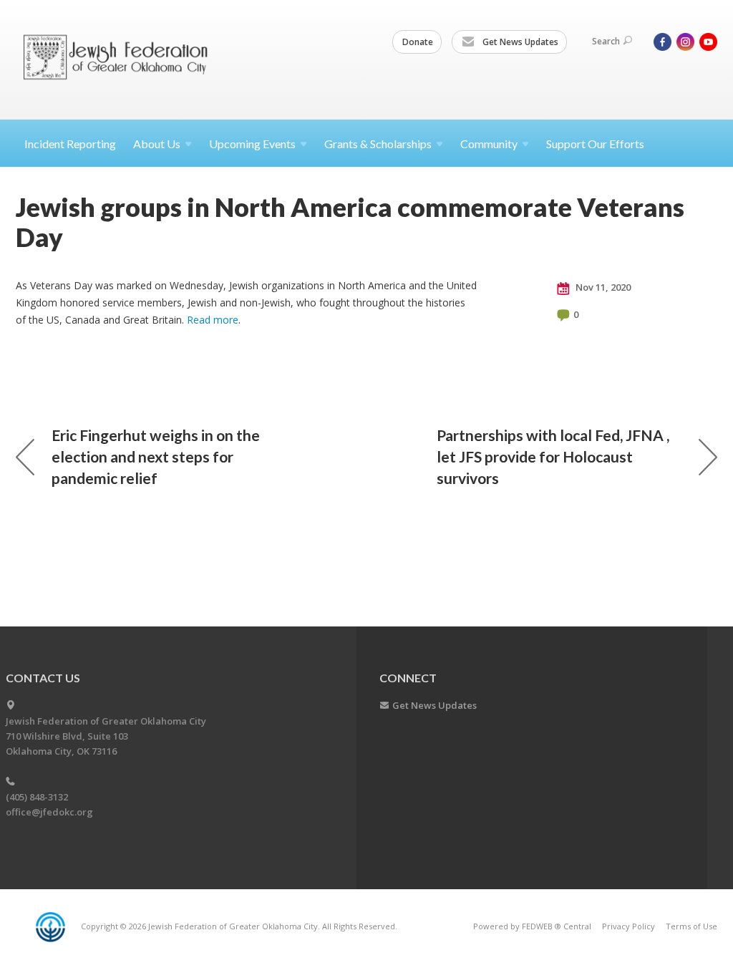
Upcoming (252, 143)
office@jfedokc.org (49, 811)
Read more (212, 319)
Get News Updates (519, 42)
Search (606, 41)
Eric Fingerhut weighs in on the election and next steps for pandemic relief (156, 456)
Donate (417, 42)
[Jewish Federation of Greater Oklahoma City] (120, 59)
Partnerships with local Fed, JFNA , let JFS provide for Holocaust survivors (553, 456)
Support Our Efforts (595, 143)
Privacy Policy (628, 926)
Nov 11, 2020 (602, 287)
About (156, 143)
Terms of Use (691, 926)
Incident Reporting (70, 143)
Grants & (378, 143)
